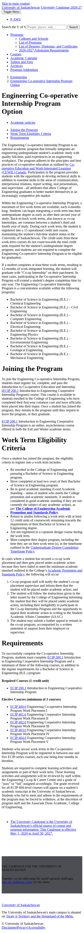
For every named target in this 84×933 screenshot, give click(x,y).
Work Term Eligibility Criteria (30, 134)
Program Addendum (24, 70)
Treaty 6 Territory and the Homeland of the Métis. (40, 916)
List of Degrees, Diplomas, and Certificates (48, 46)
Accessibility (36, 927)
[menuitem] (46, 42)
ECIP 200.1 (11, 391)
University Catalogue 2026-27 (61, 7)
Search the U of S (14, 27)
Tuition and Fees (21, 62)
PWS (15, 19)
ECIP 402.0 (18, 722)
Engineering (18, 77)
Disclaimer (9, 927)
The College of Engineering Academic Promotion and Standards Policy (40, 510)
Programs (16, 35)
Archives (16, 66)
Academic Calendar (23, 58)
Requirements (19, 137)
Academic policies (22, 122)
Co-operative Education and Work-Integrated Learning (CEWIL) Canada (38, 168)
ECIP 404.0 (18, 738)
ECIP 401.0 (18, 714)
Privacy (22, 927)
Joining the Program (24, 130)
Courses (15, 54)
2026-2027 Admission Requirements (44, 50)
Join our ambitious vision (17, 882)
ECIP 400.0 (18, 707)
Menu (11, 11)
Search (73, 27)
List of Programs (30, 42)
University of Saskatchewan (21, 7)
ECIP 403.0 (18, 730)
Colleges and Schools (33, 38)
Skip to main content (16, 3)
